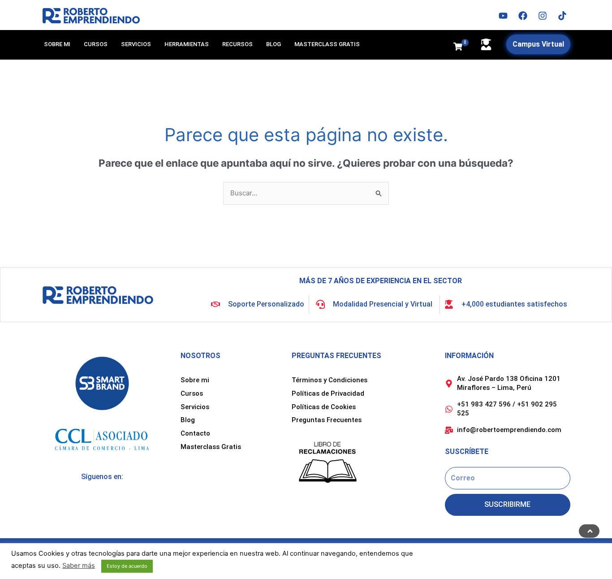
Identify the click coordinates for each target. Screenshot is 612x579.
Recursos (237, 44)
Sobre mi (57, 44)
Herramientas (186, 44)
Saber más (78, 566)
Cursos (96, 44)
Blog (273, 44)
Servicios (136, 44)
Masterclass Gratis (327, 44)
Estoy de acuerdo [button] (127, 566)
